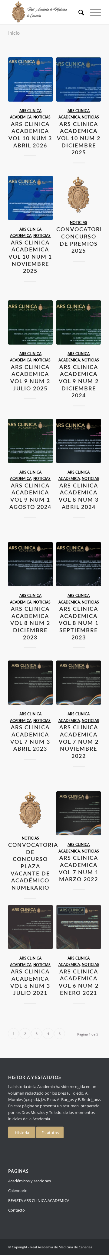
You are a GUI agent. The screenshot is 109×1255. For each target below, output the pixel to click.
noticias (42, 117)
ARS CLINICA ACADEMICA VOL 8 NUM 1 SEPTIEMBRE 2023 (79, 623)
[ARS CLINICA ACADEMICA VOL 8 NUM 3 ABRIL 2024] (78, 441)
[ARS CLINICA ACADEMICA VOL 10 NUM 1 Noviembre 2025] (30, 198)
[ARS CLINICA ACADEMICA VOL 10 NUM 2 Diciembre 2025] (78, 79)
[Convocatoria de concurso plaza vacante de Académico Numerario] (30, 810)
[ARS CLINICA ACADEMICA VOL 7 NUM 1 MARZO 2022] (78, 813)
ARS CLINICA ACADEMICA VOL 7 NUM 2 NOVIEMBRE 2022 (79, 742)
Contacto (16, 1210)
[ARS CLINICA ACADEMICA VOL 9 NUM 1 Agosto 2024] (30, 441)
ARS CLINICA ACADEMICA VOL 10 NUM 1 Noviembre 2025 (30, 257)
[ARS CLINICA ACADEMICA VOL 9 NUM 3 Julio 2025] (30, 322)
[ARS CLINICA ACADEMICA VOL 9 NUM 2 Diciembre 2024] (78, 322)
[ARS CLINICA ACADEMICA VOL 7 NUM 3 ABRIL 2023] (30, 683)
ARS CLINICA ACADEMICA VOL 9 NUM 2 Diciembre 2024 (79, 381)
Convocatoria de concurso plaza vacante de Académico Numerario (33, 866)
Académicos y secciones (29, 1181)
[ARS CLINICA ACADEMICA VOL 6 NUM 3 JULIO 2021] (30, 927)
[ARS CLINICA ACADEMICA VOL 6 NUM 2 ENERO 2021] (78, 927)
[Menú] (92, 12)
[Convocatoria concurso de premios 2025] (78, 194)
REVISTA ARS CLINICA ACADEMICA (38, 1200)
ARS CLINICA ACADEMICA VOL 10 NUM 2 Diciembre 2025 (79, 138)
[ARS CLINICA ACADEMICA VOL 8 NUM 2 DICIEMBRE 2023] (30, 564)
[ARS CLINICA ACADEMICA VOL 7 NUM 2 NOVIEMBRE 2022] (78, 683)
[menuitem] (78, 12)
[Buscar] (78, 12)
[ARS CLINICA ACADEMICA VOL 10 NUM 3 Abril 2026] (30, 79)
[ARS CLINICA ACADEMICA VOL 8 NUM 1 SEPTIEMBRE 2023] (78, 564)
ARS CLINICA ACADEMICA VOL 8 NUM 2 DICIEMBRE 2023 (30, 623)
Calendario (18, 1190)
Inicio (14, 33)
